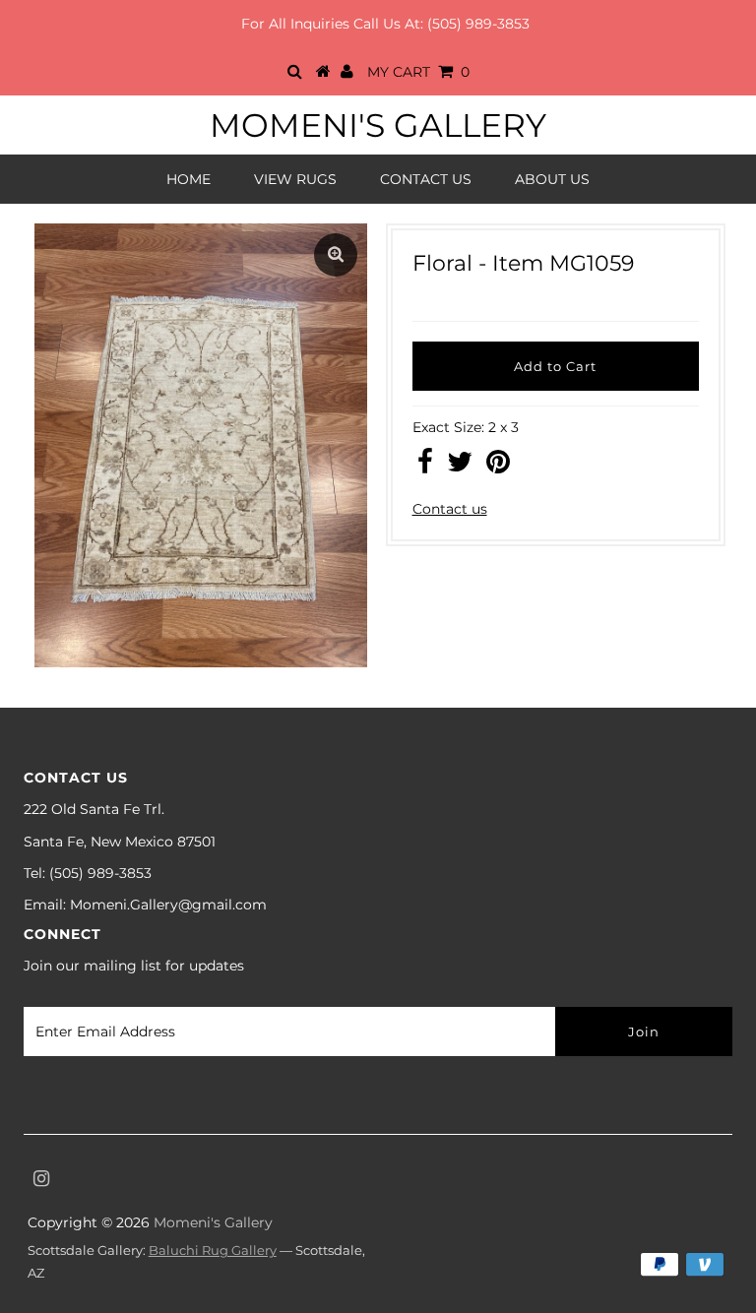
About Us (552, 179)
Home (188, 179)
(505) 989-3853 (478, 23)
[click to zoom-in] (335, 255)
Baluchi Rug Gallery (213, 1250)
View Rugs (295, 179)
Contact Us (426, 179)
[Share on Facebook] (425, 466)
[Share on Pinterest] (498, 466)
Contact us (449, 509)
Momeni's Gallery (378, 125)
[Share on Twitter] (459, 466)
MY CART (418, 72)
